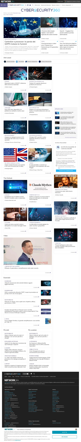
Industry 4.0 (11, 405)
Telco (55, 410)
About (6, 376)
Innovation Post (55, 398)
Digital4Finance (32, 402)
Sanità (58, 405)
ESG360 (6, 401)
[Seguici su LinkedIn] (31, 373)
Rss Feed (17, 376)
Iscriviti (66, 170)
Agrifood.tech (55, 391)
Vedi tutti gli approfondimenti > (70, 137)
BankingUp (54, 394)
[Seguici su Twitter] (34, 373)
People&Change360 (32, 411)
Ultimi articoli (37, 5)
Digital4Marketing (32, 405)
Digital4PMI (31, 395)
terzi (59, 168)
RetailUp (54, 404)
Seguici (25, 373)
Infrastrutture (12, 407)
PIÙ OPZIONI (65, 437)
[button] (4, 5)
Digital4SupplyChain (33, 408)
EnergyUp (54, 395)
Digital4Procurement (33, 407)
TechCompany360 (32, 397)
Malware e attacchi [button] (56, 5)
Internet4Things (8, 408)
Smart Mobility (10, 418)
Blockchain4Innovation (10, 394)
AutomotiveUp (55, 392)
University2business (56, 423)
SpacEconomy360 (56, 408)
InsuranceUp (55, 400)
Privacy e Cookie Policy (25, 376)
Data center (9, 412)
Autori (9, 376)
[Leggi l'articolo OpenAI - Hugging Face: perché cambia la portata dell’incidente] (68, 28)
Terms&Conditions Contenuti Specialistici (39, 376)
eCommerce (11, 400)
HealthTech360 (55, 397)
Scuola (58, 407)
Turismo (58, 411)
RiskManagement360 (9, 411)
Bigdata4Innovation (9, 392)
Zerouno (30, 398)
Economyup (31, 423)
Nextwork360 (7, 382)
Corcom (30, 392)
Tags (13, 376)
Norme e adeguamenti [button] (66, 5)
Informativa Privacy (69, 162)
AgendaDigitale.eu (32, 391)
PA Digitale (9, 424)
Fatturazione (12, 402)
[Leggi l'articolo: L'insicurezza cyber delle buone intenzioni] (65, 187)
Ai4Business (7, 391)
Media (55, 401)
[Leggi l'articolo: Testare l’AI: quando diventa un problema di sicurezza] (40, 79)
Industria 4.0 (9, 404)
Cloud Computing (10, 395)
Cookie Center (53, 376)
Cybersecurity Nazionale (46, 5)
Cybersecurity (10, 414)
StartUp (34, 424)
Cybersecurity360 (8, 397)
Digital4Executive (32, 394)
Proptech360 (55, 402)
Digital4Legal (31, 404)
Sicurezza (11, 415)
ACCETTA (64, 432)
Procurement (36, 410)
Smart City (11, 417)
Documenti (11, 398)
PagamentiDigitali (8, 410)
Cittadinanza (12, 423)
